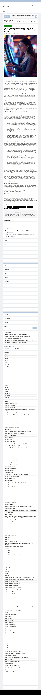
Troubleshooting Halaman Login (10, 671)
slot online (16, 208)
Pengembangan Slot (22, 206)
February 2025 (7, 389)
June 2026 (6, 356)
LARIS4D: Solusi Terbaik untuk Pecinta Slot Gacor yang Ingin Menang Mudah (20, 234)
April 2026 (6, 360)
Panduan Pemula (7, 537)
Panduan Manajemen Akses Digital (10, 535)
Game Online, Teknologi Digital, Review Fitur (12, 451)
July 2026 (6, 354)
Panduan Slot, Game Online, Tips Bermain (11, 541)
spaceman (6, 322)
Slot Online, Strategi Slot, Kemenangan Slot (12, 597)
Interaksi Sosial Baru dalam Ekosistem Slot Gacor (15, 226)
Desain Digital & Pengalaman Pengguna (11, 417)
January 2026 (7, 366)
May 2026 (6, 358)
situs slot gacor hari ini (8, 310)
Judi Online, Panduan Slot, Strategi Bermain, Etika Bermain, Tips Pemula (16, 474)
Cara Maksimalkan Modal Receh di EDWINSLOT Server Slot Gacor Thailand (20, 223)
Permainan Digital (7, 550)
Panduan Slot (7, 539)
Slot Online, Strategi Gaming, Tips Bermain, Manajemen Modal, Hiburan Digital (17, 595)
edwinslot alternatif (8, 429)
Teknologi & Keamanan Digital (10, 624)
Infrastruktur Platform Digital (9, 470)
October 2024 (7, 397)
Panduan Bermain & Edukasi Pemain (11, 521)
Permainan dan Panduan (9, 548)
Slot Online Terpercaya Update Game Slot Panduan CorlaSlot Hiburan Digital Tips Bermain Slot (20, 577)
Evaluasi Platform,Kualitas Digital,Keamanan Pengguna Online (15, 433)
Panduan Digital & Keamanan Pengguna (11, 525)
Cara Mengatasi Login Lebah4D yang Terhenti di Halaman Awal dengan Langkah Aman (19, 340)
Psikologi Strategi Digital (9, 565)
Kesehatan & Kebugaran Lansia (10, 508)
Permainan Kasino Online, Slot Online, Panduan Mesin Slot (14, 558)
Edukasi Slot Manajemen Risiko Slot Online (12, 427)
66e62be (6, 33)
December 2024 (7, 393)
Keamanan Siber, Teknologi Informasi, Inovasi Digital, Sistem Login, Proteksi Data (18, 506)
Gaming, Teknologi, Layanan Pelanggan (11, 464)
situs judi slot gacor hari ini (9, 567)
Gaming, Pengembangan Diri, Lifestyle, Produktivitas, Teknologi (15, 462)
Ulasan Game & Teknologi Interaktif (10, 673)
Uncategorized (7, 675)
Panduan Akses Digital (8, 514)
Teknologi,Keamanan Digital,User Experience (12, 669)
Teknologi (6, 612)
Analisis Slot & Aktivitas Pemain (10, 405)
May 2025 (6, 383)
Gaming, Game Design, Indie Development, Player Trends (14, 460)
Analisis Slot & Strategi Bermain (10, 407)
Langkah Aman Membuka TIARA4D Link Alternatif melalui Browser (16, 334)
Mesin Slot (15, 206)
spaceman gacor (7, 318)
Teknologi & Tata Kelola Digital (10, 630)
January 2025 (7, 391)
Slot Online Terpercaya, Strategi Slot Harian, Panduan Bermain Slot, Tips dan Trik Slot (19, 579)
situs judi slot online (8, 569)
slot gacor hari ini (7, 25)
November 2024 (7, 395)
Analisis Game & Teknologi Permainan (11, 403)
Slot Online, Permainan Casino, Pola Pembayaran (13, 587)
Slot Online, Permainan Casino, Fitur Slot (11, 585)
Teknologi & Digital (8, 616)
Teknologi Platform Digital (9, 663)
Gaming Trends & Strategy (9, 458)
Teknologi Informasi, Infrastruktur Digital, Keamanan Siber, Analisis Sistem (17, 657)
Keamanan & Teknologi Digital (10, 486)
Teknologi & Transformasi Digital (10, 632)
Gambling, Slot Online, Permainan (10, 435)
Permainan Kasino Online (9, 556)
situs (5, 265)
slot (16, 83)
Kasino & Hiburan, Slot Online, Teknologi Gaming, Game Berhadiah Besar (17, 482)
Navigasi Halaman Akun (9, 512)
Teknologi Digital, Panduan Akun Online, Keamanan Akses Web (15, 653)
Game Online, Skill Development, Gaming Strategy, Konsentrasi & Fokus (16, 447)
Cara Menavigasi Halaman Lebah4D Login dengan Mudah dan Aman (16, 342)
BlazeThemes (18, 693)
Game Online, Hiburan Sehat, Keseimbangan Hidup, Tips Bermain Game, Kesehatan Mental (19, 443)
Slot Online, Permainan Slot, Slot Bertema (11, 593)
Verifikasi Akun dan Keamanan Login (11, 684)
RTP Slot (6, 208)
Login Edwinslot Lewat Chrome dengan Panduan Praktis (14, 338)
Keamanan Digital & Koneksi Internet (11, 502)
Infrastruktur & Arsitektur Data (10, 466)
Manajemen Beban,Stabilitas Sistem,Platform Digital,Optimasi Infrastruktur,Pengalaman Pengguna (21, 510)
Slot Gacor (11, 208)
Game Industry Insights (8, 439)
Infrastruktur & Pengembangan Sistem (11, 468)
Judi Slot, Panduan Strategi (9, 480)
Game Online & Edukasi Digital (10, 441)
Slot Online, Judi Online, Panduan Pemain (11, 581)
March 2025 (6, 387)
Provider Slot (30, 206)
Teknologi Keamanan (8, 659)
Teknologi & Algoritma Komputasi (10, 614)
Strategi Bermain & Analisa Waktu (10, 608)
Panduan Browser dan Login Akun (10, 523)
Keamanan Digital (7, 498)
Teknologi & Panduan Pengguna (10, 628)
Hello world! (17, 348)
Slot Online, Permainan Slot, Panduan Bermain (12, 591)
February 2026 (7, 364)
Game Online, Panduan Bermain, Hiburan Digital (12, 445)
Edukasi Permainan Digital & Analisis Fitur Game (13, 425)
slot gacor (6, 277)
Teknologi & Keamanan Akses (9, 622)
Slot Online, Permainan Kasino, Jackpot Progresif (13, 589)
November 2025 (7, 370)
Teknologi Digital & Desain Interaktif (11, 645)
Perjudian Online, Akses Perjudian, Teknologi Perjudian (14, 546)
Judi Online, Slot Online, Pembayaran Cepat (12, 476)
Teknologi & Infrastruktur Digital (10, 620)
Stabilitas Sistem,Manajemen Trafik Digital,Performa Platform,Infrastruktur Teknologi (19, 606)
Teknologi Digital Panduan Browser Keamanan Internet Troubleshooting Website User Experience (21, 649)
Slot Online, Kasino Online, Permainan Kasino (12, 583)
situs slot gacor (7, 257)
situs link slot (7, 269)
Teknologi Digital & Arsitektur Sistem (11, 643)
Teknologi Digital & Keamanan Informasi (11, 647)
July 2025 (6, 379)
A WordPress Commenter (9, 348)
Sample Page (19, 11)
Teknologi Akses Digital (8, 636)
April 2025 (6, 385)
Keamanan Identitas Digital (9, 504)
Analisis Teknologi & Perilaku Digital (11, 412)
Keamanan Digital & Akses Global (10, 500)
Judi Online (10, 206)
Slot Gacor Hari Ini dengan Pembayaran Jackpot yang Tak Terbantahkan (19, 230)
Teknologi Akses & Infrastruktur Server (11, 634)
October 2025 (7, 372)
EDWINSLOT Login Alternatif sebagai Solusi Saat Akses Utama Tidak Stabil (18, 15)
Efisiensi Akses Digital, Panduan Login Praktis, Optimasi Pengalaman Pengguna (18, 431)
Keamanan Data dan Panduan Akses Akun (11, 496)
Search (5, 326)
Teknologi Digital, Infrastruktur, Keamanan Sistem (13, 651)
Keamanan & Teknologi (8, 484)
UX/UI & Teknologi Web (8, 682)
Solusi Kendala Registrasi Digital (10, 604)
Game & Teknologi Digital (9, 437)
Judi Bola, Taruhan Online (9, 472)
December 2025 (7, 368)
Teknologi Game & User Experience (10, 655)
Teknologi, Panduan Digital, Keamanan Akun (12, 665)
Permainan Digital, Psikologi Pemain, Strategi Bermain (14, 554)
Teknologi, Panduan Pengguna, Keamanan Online (13, 667)
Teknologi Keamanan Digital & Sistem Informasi (12, 661)
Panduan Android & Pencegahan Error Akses (12, 519)
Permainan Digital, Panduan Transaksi (11, 552)
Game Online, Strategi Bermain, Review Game (12, 449)
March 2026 (6, 362)
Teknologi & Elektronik (8, 618)
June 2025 (6, 381)
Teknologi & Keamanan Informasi (10, 626)
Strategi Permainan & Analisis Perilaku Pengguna (13, 610)
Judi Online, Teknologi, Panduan (10, 478)
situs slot (6, 261)
